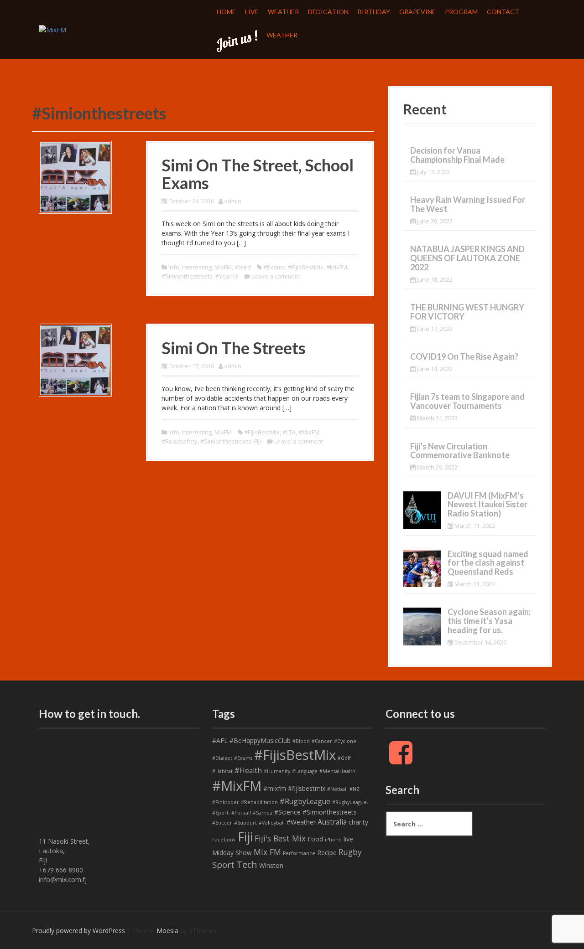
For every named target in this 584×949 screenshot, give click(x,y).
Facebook (224, 839)
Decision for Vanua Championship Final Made (457, 155)
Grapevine (417, 11)
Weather (283, 11)
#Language (305, 771)
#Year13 (226, 276)
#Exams (274, 267)
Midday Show (232, 852)
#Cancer (322, 741)
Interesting (197, 267)
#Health (248, 770)
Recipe (327, 852)
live (348, 839)
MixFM (223, 267)
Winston (271, 865)
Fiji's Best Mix (280, 838)
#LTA (289, 432)
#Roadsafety (180, 441)
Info (173, 267)
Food (315, 839)
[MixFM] (52, 29)
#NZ (354, 789)
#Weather (301, 822)
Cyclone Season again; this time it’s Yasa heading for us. (489, 621)
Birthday (374, 11)
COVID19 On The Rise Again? (464, 356)
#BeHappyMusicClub (260, 740)
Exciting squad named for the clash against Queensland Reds (488, 563)
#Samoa (262, 813)
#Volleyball (272, 823)
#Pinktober (225, 802)
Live (252, 11)
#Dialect (222, 758)
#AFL (220, 740)
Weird (243, 267)
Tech (246, 864)
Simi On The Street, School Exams (258, 174)
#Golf (344, 758)
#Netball (337, 789)
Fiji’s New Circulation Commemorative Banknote (460, 450)
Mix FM (267, 851)
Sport (223, 865)
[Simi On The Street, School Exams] (75, 176)
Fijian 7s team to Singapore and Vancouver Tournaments (467, 401)
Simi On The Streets (234, 348)
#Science (287, 812)
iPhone (333, 839)
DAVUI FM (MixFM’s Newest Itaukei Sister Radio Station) (487, 504)
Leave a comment (275, 276)
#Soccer (222, 823)
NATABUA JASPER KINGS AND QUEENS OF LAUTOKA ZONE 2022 (467, 258)
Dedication (328, 11)
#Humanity (277, 771)
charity (358, 822)
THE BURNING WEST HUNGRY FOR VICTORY (467, 311)
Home (226, 11)
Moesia (167, 930)
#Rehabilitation (259, 802)
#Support (245, 823)
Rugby (350, 851)
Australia (332, 822)
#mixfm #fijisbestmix (294, 788)
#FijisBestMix (305, 267)
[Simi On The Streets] (75, 359)
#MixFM (336, 267)
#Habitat (222, 771)
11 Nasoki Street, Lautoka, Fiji (64, 851)
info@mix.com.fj (63, 879)
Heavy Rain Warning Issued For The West (467, 204)
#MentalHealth (337, 771)
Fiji (257, 441)
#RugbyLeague (305, 801)
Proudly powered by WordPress (78, 930)
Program (461, 11)
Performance (299, 853)
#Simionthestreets (187, 276)
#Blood (301, 741)
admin (232, 201)
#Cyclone (345, 741)
